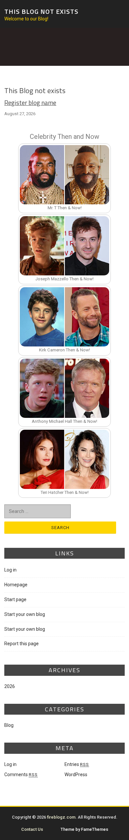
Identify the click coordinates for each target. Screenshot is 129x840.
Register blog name (30, 102)
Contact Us (32, 829)
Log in (10, 570)
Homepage (15, 584)
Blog (9, 725)
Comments (21, 774)
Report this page (21, 643)
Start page (15, 599)
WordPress (75, 774)
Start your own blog (24, 614)
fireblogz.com (61, 817)
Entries (76, 764)
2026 (9, 686)
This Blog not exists (41, 11)
